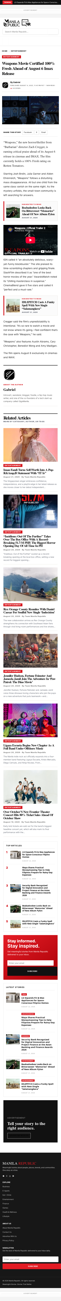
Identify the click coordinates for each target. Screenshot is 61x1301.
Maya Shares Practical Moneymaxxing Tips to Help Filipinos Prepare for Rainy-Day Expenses (37, 871)
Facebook (28, 132)
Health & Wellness (10, 1212)
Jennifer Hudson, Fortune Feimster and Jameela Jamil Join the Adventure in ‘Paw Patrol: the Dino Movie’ (29, 678)
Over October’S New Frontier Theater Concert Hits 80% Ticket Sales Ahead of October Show (28, 814)
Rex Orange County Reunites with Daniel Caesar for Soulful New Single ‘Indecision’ (29, 610)
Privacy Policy (8, 1240)
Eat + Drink (7, 1195)
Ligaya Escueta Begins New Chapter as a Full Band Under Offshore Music (28, 747)
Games (5, 1208)
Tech (24, 994)
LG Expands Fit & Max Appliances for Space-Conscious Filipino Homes (36, 2)
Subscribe (32, 971)
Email (43, 132)
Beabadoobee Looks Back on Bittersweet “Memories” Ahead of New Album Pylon (38, 211)
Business (25, 1036)
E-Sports (6, 1191)
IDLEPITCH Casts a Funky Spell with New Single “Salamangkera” (38, 305)
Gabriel (16, 82)
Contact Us (7, 1232)
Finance (6, 1204)
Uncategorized (28, 1014)
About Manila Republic (11, 1228)
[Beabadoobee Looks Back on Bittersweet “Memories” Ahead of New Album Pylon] (13, 211)
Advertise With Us (19, 1136)
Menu (5, 41)
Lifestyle (6, 1216)
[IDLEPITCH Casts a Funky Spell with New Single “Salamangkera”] (13, 305)
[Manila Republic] (17, 22)
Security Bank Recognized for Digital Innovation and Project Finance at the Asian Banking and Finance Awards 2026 (36, 890)
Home (5, 51)
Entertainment (19, 51)
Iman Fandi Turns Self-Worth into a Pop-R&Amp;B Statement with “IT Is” (28, 471)
